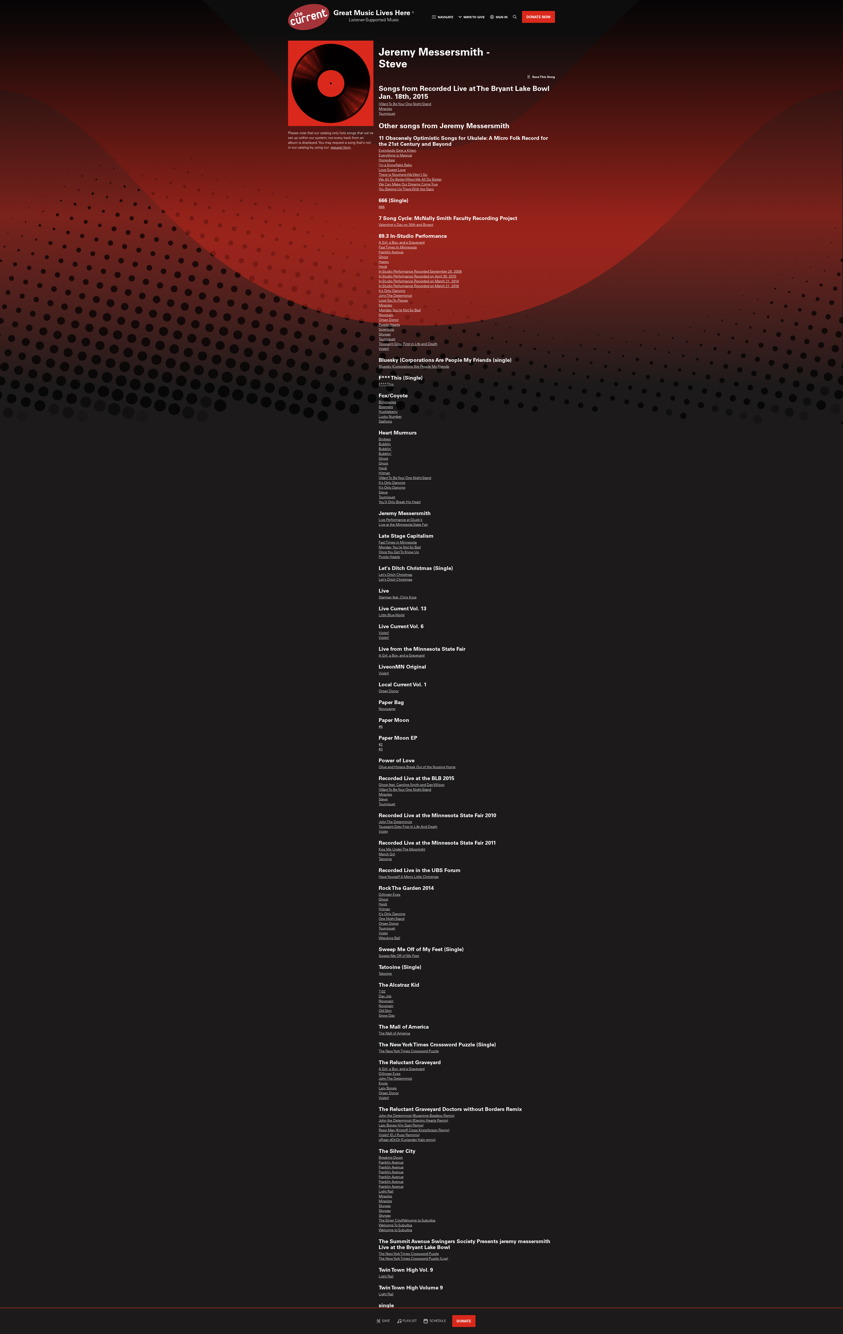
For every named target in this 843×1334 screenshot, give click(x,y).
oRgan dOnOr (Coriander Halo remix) (407, 1140)
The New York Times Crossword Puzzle (409, 1051)
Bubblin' (385, 449)
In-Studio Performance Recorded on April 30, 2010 (417, 276)
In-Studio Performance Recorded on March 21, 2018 (419, 286)
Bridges (385, 439)
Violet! (384, 349)
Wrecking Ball (389, 938)
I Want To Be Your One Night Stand (405, 104)
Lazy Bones (388, 1088)
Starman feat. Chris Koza (397, 597)
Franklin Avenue (391, 252)
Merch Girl (387, 854)
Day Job (385, 996)
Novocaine (387, 709)
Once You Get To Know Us (399, 552)
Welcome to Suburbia (395, 1230)
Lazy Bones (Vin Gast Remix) (401, 1125)
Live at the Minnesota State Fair (403, 525)
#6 (381, 727)
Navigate (445, 17)
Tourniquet (387, 114)
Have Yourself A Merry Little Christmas (409, 877)
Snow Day (387, 1016)
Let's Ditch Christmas (395, 575)
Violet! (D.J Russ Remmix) (399, 1135)
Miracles (385, 109)
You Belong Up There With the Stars (406, 189)
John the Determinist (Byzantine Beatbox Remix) (416, 1116)
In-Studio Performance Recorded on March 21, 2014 (419, 281)
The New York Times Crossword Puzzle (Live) (413, 1259)
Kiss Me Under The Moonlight (402, 849)
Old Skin (385, 1011)
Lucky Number (390, 417)
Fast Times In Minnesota (398, 247)
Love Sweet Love (392, 170)
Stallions (385, 422)
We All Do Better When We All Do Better (410, 180)
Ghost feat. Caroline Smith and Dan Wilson (412, 785)
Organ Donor (389, 320)
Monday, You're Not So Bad (400, 310)
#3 (381, 749)
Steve (383, 492)
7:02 (382, 991)
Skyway (385, 334)
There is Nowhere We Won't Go (403, 175)
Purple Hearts (389, 325)
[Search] (515, 17)
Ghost (383, 257)
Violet (383, 832)
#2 (381, 744)
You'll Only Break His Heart (400, 502)
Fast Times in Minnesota (398, 542)
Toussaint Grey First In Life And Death (408, 827)
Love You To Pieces (393, 301)
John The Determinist (395, 296)
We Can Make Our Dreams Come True (408, 184)
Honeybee (387, 160)
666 (382, 207)
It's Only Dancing (392, 291)
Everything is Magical (395, 155)
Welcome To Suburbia (395, 1225)
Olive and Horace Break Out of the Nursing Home (417, 767)
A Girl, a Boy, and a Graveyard (402, 243)
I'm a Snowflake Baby (395, 165)
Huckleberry (388, 412)
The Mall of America (394, 1033)
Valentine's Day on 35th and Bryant (406, 225)
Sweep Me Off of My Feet (399, 956)
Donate (464, 1321)
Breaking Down (391, 1158)
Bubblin (385, 444)
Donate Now (538, 16)
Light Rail (386, 1191)
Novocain (386, 315)
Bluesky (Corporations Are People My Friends (414, 367)
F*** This (386, 384)
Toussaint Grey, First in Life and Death (408, 344)
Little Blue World (391, 615)
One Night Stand (391, 919)
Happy (384, 262)
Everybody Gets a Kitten (397, 151)
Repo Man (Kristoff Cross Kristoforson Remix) (414, 1130)
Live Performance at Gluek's (400, 520)
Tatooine (385, 859)
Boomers (386, 407)
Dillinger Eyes (389, 895)
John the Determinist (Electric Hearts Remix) (413, 1121)
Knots (383, 1083)
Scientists (386, 330)
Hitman (384, 473)
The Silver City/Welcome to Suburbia (407, 1220)
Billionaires (387, 402)
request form (341, 148)
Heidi (383, 267)
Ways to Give (474, 17)
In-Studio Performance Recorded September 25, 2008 (420, 272)
